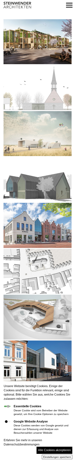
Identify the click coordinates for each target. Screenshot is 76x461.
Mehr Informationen (19, 48)
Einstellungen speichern (57, 456)
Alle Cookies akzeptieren (54, 450)
